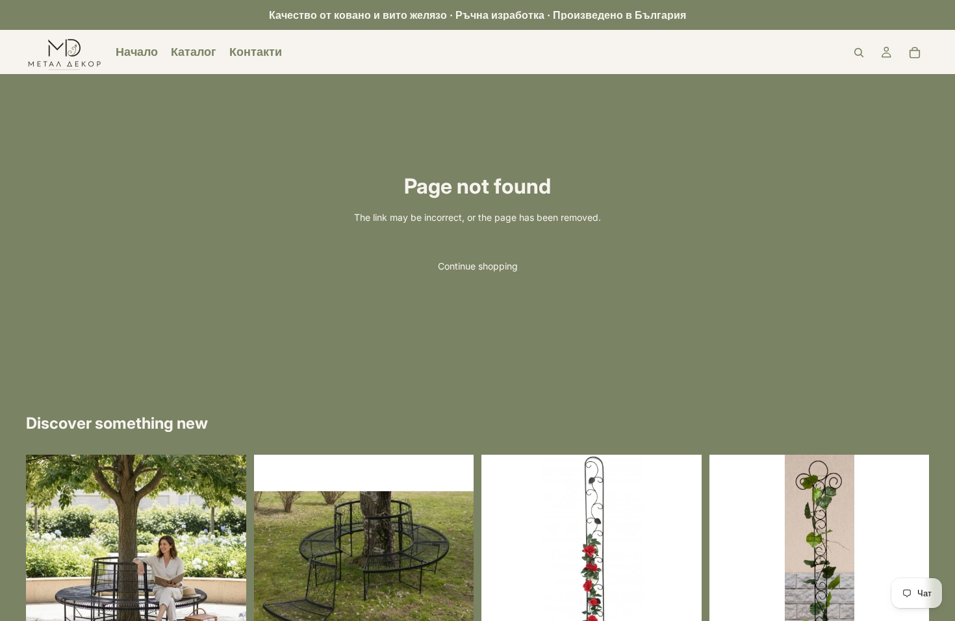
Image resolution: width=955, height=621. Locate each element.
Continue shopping (478, 266)
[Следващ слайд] (226, 565)
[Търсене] (859, 52)
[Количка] (914, 52)
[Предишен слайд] (45, 565)
